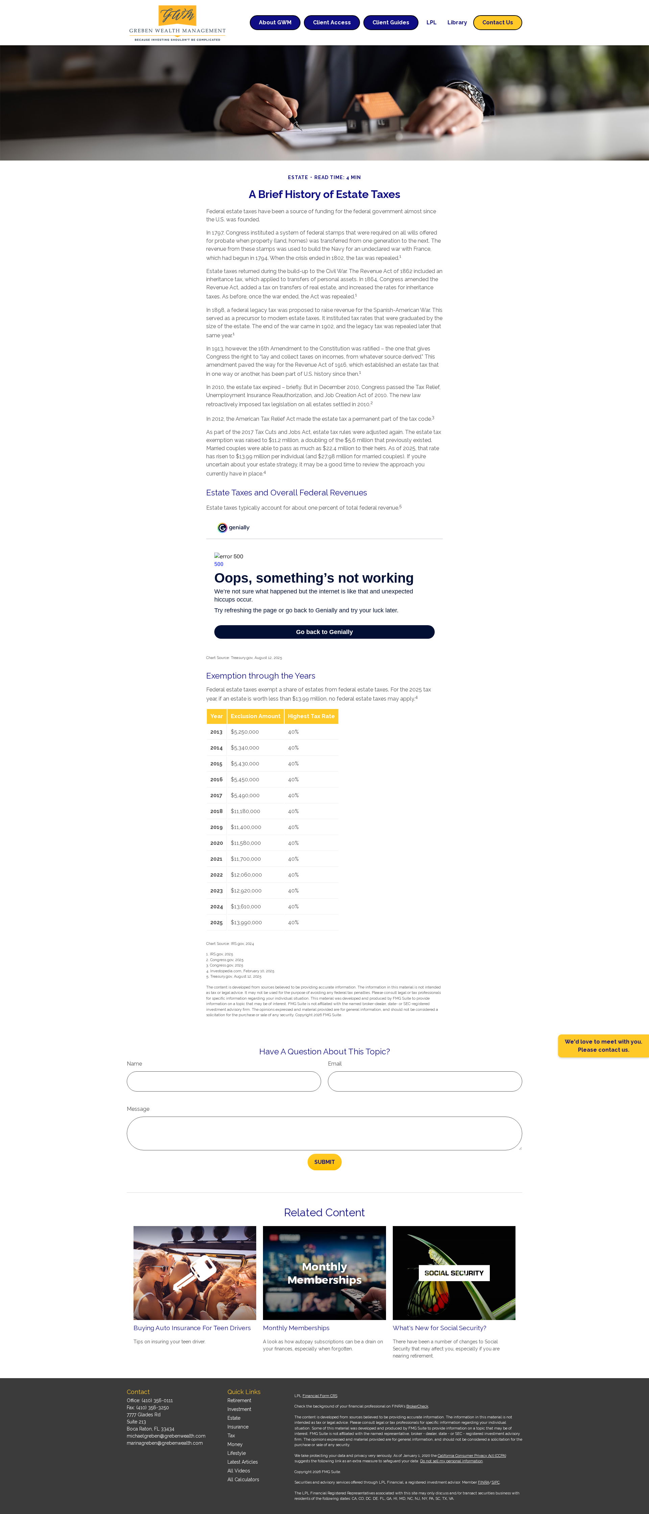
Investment (239, 1409)
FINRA (483, 1482)
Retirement (239, 1400)
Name (134, 1063)
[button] (275, 23)
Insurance (237, 1427)
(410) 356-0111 (157, 1400)
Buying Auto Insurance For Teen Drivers (192, 1328)
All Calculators (243, 1479)
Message (138, 1109)
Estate (233, 1418)
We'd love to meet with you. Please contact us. (603, 1046)
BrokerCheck (417, 1406)
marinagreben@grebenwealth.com (165, 1443)
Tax (231, 1435)
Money (235, 1444)
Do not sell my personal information (451, 1461)
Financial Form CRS (320, 1396)
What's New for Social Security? (439, 1328)
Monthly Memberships (296, 1328)
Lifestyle (236, 1453)
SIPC (495, 1482)
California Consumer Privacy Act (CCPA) (472, 1456)
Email (335, 1063)
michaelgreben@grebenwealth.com (166, 1436)
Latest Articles (242, 1462)
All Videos (238, 1470)
